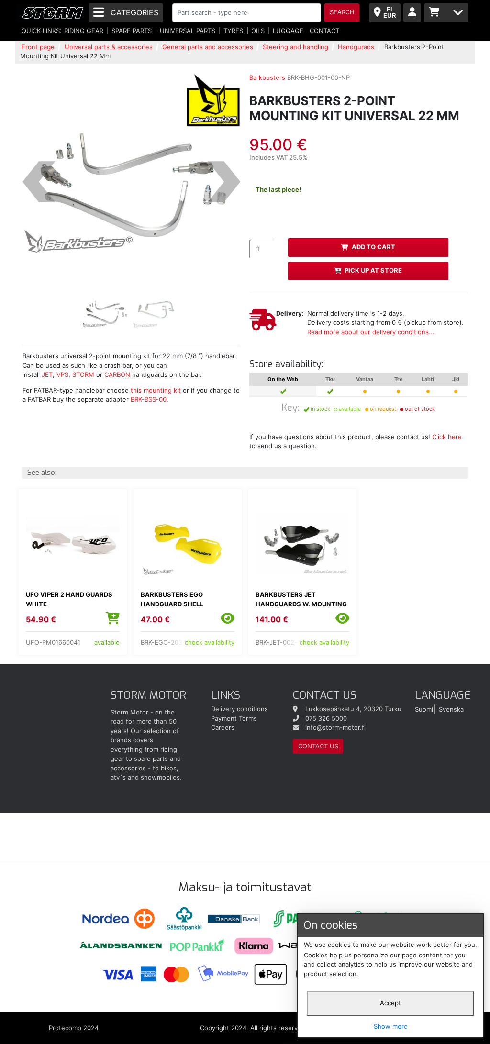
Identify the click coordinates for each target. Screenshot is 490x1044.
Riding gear (83, 30)
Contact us (318, 746)
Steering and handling (295, 47)
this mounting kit (156, 390)
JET (47, 374)
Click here (447, 436)
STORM (83, 374)
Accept (390, 1003)
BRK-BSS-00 (149, 399)
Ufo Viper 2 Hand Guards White (69, 599)
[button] (38, 182)
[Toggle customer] (412, 12)
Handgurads (356, 47)
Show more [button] (391, 1026)
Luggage (288, 30)
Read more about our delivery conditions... (370, 332)
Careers (222, 727)
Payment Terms (234, 718)
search (342, 12)
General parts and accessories (207, 47)
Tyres (233, 30)
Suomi (424, 709)
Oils (258, 30)
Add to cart (373, 247)
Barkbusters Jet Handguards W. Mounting (301, 599)
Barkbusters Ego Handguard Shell (172, 599)
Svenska (451, 709)
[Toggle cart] (446, 12)
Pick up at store (373, 270)
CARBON (117, 374)
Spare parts (131, 30)
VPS (61, 374)
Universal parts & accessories (109, 47)
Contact (324, 30)
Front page (38, 47)
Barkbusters (267, 77)
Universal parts (187, 30)
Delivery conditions (239, 709)
